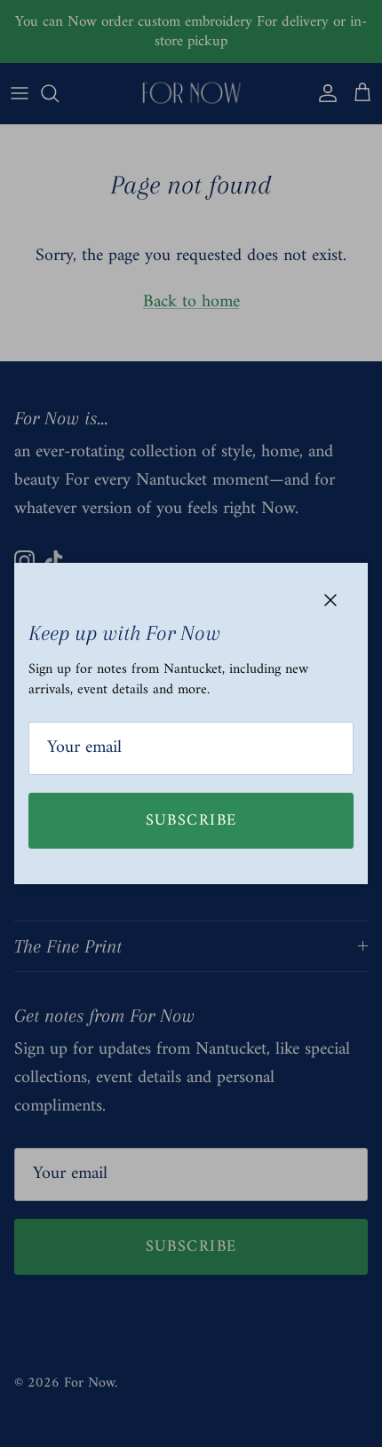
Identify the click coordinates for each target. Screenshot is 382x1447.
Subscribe (191, 820)
